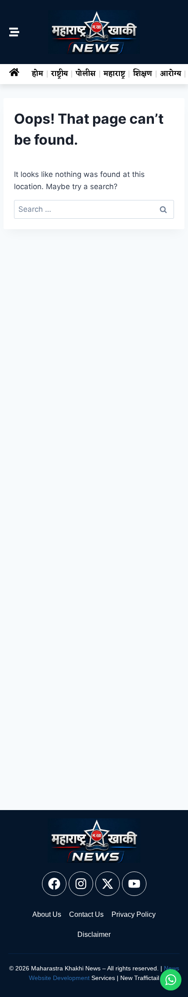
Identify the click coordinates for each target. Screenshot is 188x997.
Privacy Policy (133, 914)
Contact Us (86, 914)
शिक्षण (142, 74)
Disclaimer (94, 934)
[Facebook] (54, 884)
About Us (46, 914)
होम (37, 74)
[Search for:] (94, 209)
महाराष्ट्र (114, 74)
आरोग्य (170, 74)
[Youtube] (134, 884)
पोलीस (86, 74)
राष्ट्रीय (59, 74)
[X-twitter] (107, 884)
